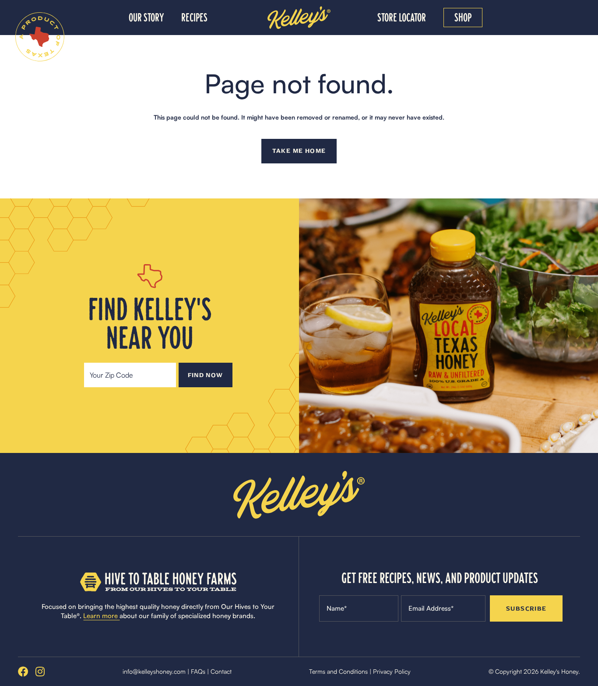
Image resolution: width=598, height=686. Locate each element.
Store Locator (401, 17)
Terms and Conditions (338, 671)
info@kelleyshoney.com (154, 671)
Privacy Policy (392, 671)
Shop (462, 17)
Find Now (205, 375)
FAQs (198, 671)
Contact (221, 671)
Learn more (101, 616)
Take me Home (299, 151)
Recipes (194, 17)
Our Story (146, 17)
